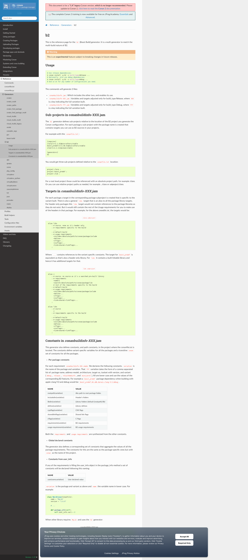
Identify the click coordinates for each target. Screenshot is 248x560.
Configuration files (12, 223)
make (9, 204)
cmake (9, 98)
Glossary (6, 242)
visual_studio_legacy (14, 124)
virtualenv (10, 174)
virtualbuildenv (12, 182)
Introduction (8, 25)
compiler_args (12, 131)
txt (8, 193)
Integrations (8, 71)
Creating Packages (10, 41)
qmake (9, 164)
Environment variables (13, 227)
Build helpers (10, 215)
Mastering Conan (10, 60)
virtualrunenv (12, 186)
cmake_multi (11, 102)
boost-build (11, 138)
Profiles (7, 211)
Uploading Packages (11, 44)
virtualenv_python (13, 178)
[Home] (46, 25)
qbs (8, 160)
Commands (9, 83)
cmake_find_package (14, 109)
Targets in (20, 153)
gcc (8, 135)
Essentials (124, 14)
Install (5, 29)
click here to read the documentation (99, 9)
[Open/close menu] (1, 79)
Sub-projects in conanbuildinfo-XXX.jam (22, 149)
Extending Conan (10, 67)
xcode (9, 127)
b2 (8, 142)
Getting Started (9, 33)
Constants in (21, 156)
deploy (9, 208)
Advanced (90, 17)
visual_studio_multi (14, 120)
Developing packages (11, 48)
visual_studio (11, 116)
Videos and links (9, 234)
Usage (11, 145)
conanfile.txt (9, 87)
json (8, 197)
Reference (7, 79)
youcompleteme (13, 189)
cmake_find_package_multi (16, 113)
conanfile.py (9, 90)
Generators (9, 94)
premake (10, 200)
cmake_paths (11, 105)
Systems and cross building (13, 64)
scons (9, 167)
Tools (7, 219)
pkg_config (11, 171)
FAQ (4, 238)
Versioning (7, 56)
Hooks (7, 231)
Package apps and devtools (13, 52)
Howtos (6, 75)
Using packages (9, 37)
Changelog (7, 246)
